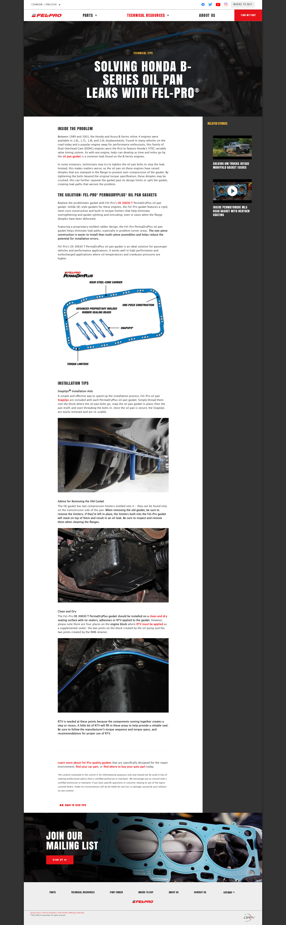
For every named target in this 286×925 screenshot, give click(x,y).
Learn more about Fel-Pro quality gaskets (84, 762)
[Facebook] (203, 5)
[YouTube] (218, 5)
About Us (207, 15)
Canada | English (44, 4)
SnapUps (63, 400)
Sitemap (227, 892)
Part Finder (116, 892)
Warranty (80, 913)
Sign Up (58, 860)
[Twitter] (210, 5)
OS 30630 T (125, 203)
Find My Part (248, 15)
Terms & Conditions (49, 913)
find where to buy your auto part (124, 766)
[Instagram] (226, 5)
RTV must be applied (149, 624)
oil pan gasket (72, 156)
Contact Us (200, 892)
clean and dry (158, 616)
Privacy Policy (35, 913)
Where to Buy (242, 4)
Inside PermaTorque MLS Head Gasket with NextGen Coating (231, 211)
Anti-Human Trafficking (67, 913)
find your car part (87, 766)
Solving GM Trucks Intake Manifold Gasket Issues (231, 165)
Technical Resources (146, 15)
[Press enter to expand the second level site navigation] (96, 15)
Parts (88, 15)
